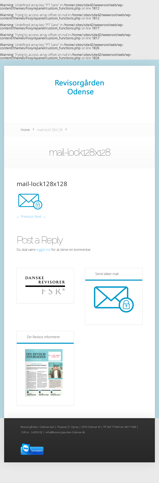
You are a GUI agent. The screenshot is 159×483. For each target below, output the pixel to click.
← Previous (25, 216)
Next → (40, 216)
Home (25, 129)
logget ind (43, 249)
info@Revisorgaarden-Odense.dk (65, 432)
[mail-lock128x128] (30, 213)
